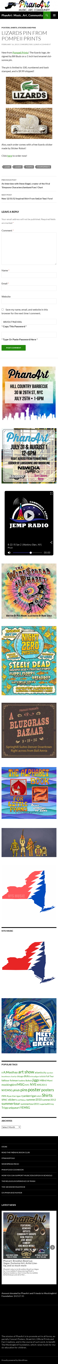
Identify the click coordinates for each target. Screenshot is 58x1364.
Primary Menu (54, 15)
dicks (27, 1076)
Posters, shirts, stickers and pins (19, 27)
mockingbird (9, 1084)
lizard (7, 167)
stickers (12, 1099)
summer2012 (49, 1099)
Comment (8, 230)
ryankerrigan (29, 1095)
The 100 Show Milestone (13, 1187)
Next (52, 1247)
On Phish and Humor (12, 1192)
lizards (18, 167)
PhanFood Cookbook (13, 1169)
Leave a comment (42, 44)
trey (52, 1104)
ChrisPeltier (26, 44)
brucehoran (6, 1076)
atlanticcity (40, 1072)
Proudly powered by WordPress (14, 1360)
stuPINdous (21, 1100)
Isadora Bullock (25, 1080)
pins (24, 1089)
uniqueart (14, 1107)
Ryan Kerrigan (14, 1096)
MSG (21, 1084)
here (9, 155)
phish (16, 1090)
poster (34, 1089)
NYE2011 (42, 1084)
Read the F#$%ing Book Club (16, 1152)
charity (13, 1076)
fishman (14, 1080)
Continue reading (24, 1250)
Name (5, 270)
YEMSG (25, 1107)
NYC (27, 1084)
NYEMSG (7, 1090)
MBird (43, 1080)
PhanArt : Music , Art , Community (22, 15)
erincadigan (34, 1076)
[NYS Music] (29, 963)
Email (5, 283)
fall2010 (42, 1076)
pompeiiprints (43, 167)
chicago (20, 1076)
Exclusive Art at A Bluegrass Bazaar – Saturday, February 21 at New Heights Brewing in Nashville (21, 1238)
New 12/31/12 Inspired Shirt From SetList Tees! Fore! (27, 197)
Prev (5, 1247)
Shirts (47, 1095)
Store (4, 1146)
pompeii (29, 167)
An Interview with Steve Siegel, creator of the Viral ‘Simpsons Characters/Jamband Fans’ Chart (26, 184)
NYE (33, 1084)
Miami (49, 1080)
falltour (5, 1080)
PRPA (4, 1096)
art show (26, 1071)
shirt (39, 1096)
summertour (11, 1103)
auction (50, 1073)
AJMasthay (10, 1072)
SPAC (5, 1099)
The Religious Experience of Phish (18, 1181)
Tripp (5, 1107)
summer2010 (34, 1099)
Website (6, 296)
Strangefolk (8, 1158)
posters (47, 1089)
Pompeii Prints (20, 52)
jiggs (35, 1080)
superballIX (45, 1104)
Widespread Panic (10, 1164)
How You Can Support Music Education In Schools (27, 1175)
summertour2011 (30, 1103)
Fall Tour (50, 1076)
